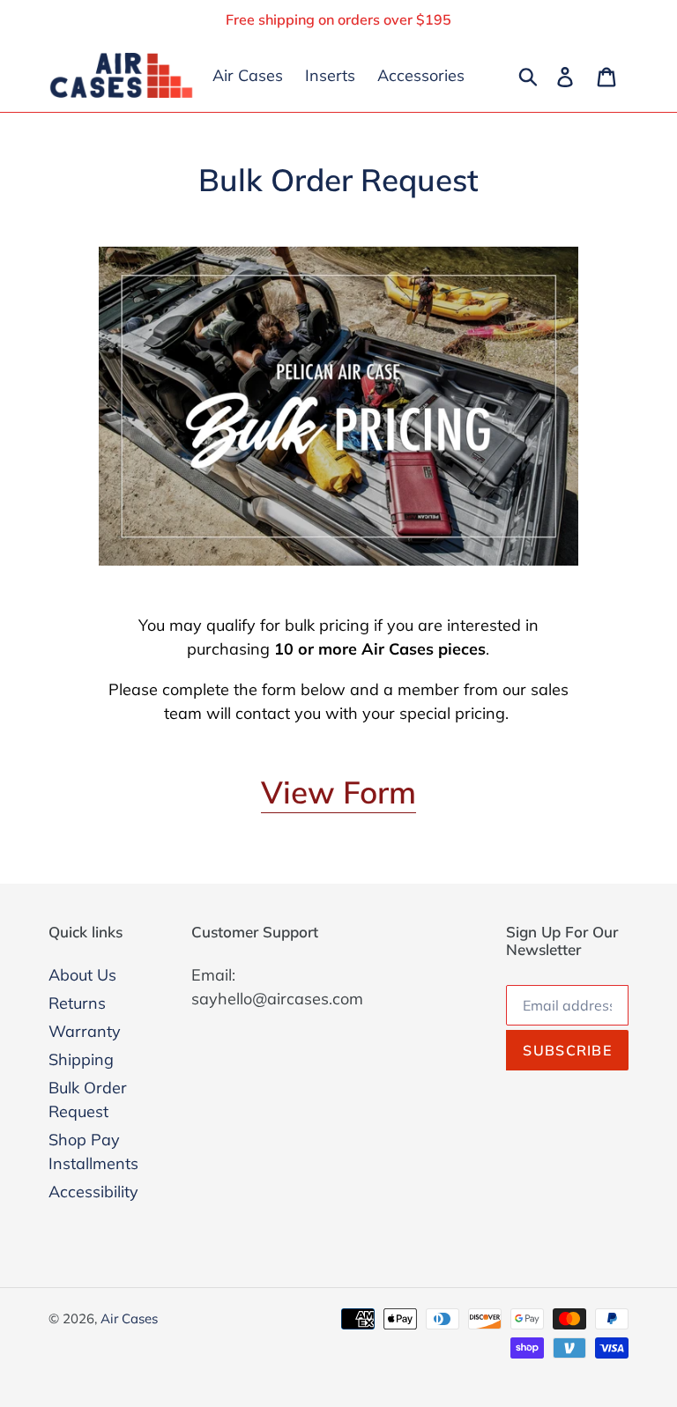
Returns (77, 1003)
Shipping (81, 1059)
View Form (338, 792)
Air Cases (129, 1318)
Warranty (84, 1031)
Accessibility (93, 1191)
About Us (82, 975)
